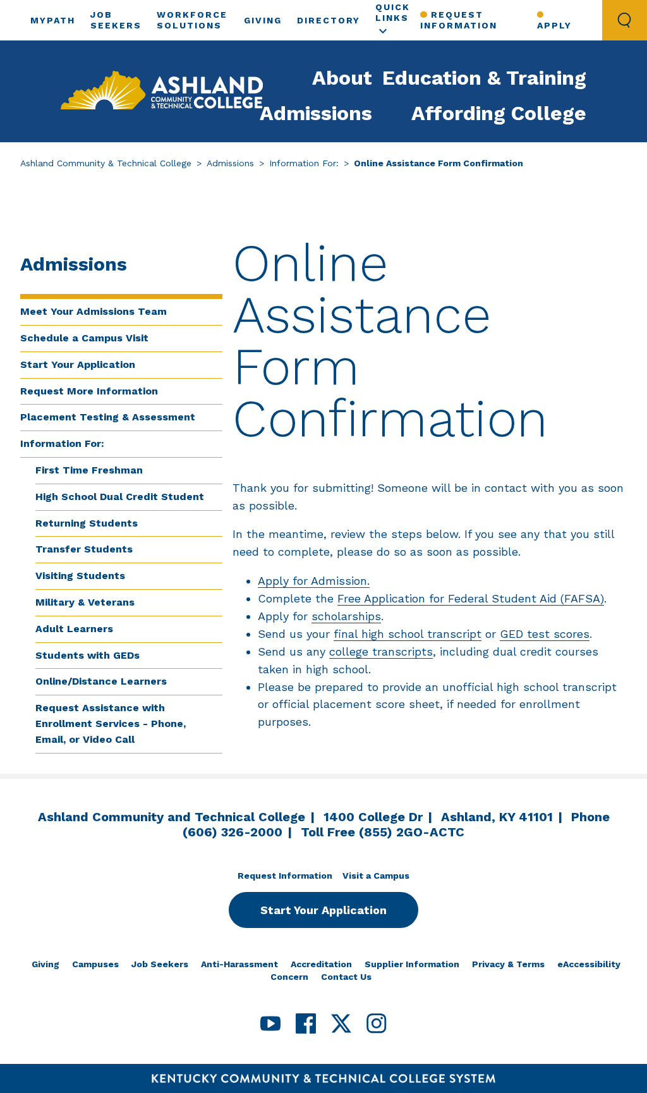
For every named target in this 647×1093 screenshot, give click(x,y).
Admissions (316, 113)
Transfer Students (84, 549)
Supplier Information (412, 964)
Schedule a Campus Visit (84, 338)
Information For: (304, 163)
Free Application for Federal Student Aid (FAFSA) (470, 598)
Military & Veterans (85, 602)
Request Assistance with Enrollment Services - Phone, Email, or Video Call (110, 723)
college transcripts (381, 651)
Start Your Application (77, 364)
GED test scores (545, 633)
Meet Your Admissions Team (93, 311)
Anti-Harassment (239, 964)
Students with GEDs (87, 655)
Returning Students (86, 523)
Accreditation (321, 964)
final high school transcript (407, 633)
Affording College (498, 113)
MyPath (52, 20)
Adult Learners (74, 629)
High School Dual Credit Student (119, 497)
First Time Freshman (89, 470)
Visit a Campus (375, 875)
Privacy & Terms (508, 964)
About (342, 78)
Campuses (95, 964)
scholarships (346, 616)
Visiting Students (80, 576)
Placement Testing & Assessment (107, 417)
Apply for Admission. (314, 580)
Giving (263, 20)
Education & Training (484, 78)
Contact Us (346, 977)
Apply (554, 25)
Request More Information (89, 391)
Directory (328, 20)
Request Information (458, 19)
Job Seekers (159, 964)
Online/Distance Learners (101, 681)
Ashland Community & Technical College (105, 163)
